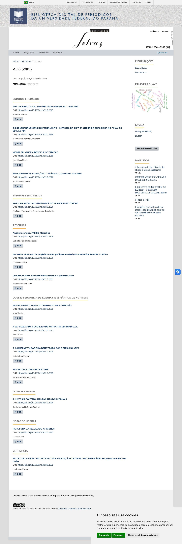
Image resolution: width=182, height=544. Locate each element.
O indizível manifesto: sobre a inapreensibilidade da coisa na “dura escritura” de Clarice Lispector (149, 211)
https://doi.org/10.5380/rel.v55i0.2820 (35, 177)
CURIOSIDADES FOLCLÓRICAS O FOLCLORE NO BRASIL (150, 178)
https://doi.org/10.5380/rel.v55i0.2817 (35, 110)
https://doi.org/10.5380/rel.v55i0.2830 (35, 257)
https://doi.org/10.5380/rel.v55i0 (32, 78)
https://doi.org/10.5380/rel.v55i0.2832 (35, 464)
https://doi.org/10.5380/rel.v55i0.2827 (35, 432)
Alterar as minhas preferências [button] (143, 535)
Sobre (57, 52)
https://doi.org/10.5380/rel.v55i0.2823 (35, 330)
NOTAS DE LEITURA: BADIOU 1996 (30, 369)
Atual (16, 52)
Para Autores (140, 72)
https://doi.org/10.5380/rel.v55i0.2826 (35, 402)
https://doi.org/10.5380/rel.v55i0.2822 (35, 308)
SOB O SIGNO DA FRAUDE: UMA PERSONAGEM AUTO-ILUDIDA (45, 106)
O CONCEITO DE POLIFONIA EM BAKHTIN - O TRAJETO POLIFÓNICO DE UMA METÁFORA (151, 190)
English (138, 135)
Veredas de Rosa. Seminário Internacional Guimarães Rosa (43, 275)
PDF (19, 119)
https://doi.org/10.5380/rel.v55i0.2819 (35, 155)
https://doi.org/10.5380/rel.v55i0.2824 (35, 351)
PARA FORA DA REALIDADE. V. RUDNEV (33, 429)
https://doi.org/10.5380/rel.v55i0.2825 (35, 373)
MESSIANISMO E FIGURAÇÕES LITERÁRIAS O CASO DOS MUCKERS (47, 173)
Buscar (163, 52)
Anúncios (43, 52)
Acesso (165, 31)
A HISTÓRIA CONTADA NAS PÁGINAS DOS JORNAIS (40, 399)
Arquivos (29, 52)
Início (16, 61)
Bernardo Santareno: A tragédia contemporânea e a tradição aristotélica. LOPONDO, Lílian (60, 254)
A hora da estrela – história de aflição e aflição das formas (149, 168)
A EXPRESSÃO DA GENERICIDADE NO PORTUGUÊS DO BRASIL (45, 326)
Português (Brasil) (143, 131)
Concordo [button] (104, 535)
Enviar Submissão (147, 148)
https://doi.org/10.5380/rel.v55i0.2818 (35, 134)
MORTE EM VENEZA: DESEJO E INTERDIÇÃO (35, 152)
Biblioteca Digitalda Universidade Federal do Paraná (75, 16)
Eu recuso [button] (118, 535)
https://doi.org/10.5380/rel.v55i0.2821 (35, 206)
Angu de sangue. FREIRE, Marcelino (31, 233)
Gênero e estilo (142, 199)
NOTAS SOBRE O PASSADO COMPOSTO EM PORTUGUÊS (42, 305)
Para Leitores (141, 68)
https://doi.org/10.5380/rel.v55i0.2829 (35, 236)
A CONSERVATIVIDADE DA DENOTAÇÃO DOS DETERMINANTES (46, 348)
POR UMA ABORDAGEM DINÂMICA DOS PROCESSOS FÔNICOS (45, 203)
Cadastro (154, 31)
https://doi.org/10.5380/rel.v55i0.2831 (35, 279)
